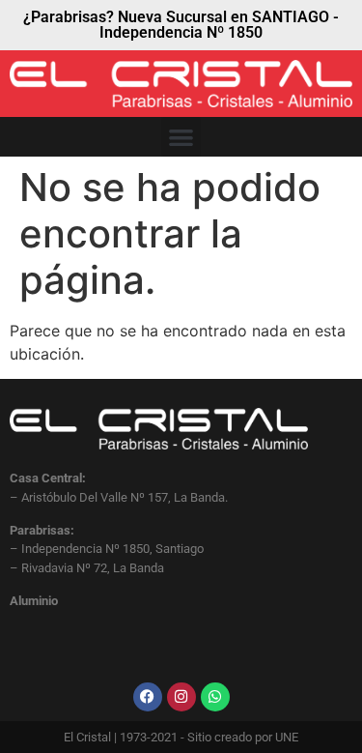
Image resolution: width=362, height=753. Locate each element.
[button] (181, 137)
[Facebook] (147, 696)
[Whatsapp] (215, 696)
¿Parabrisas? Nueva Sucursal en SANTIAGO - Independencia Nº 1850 (181, 25)
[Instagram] (181, 696)
